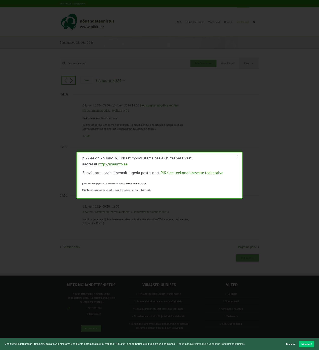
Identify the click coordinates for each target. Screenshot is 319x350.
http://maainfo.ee (113, 164)
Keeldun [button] (291, 344)
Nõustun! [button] (306, 344)
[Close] (237, 156)
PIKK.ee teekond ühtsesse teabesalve (191, 172)
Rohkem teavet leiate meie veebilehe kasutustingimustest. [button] (211, 344)
